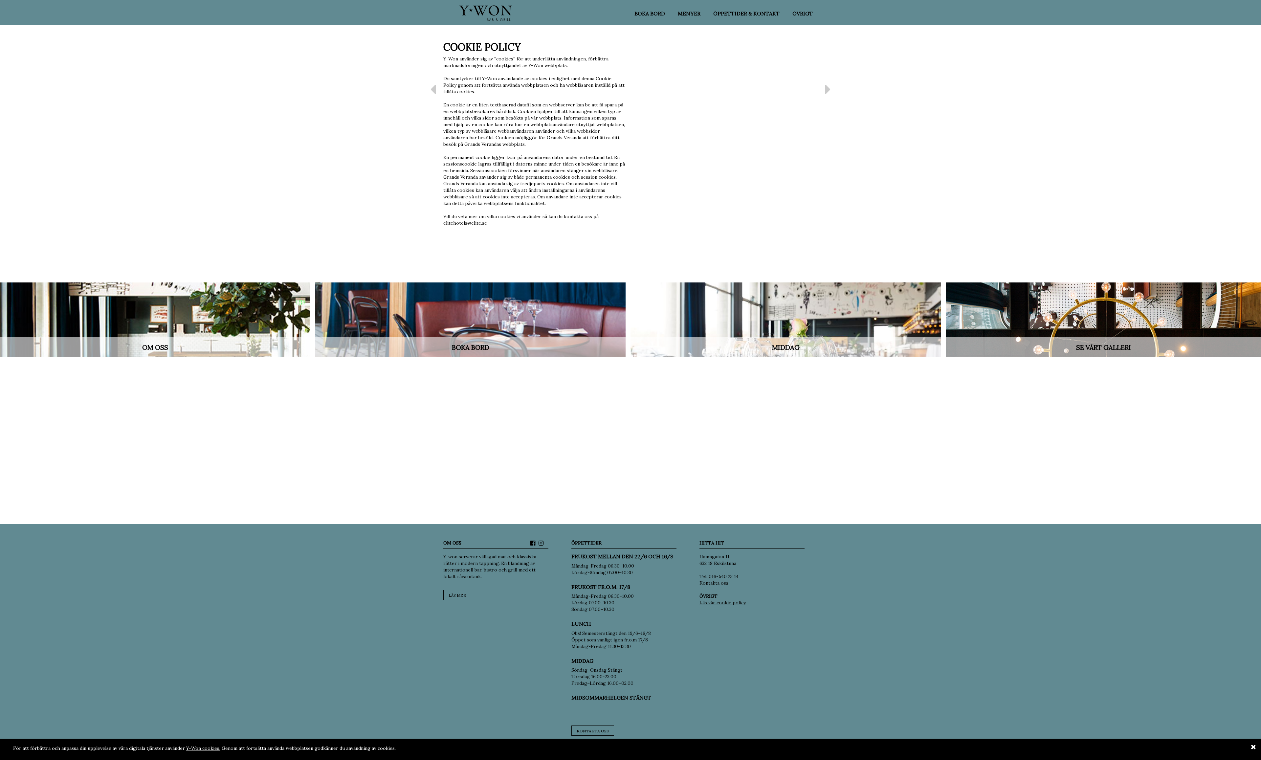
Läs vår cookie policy (722, 603)
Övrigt (802, 13)
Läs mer (457, 595)
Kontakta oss (593, 730)
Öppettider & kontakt (746, 13)
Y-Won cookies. (203, 748)
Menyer (689, 13)
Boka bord (649, 13)
